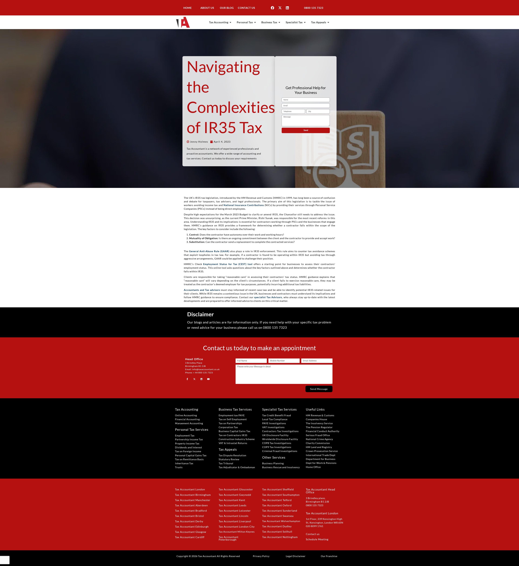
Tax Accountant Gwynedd (235, 494)
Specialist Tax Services (279, 409)
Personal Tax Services (191, 429)
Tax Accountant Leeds (232, 505)
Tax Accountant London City (237, 526)
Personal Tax (245, 22)
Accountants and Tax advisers (202, 289)
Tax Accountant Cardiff (189, 537)
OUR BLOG (227, 7)
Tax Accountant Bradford (191, 510)
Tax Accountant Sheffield (278, 489)
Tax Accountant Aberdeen (191, 505)
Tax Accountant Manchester (192, 500)
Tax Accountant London (190, 489)
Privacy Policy (261, 556)
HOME (187, 7)
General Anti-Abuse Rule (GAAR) (209, 251)
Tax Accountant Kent (232, 500)
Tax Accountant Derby (189, 521)
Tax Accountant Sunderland (279, 510)
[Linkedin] (287, 7)
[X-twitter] (280, 7)
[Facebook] (272, 7)
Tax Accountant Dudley (277, 526)
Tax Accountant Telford (277, 500)
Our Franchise (329, 556)
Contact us (313, 534)
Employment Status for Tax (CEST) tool (227, 264)
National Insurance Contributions (244, 205)
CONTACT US (246, 7)
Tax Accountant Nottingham (280, 537)
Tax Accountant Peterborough (228, 538)
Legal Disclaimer (295, 556)
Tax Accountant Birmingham (193, 494)
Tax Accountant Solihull (277, 531)
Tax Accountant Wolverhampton (281, 521)
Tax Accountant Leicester (235, 510)
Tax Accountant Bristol (189, 515)
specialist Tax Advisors (268, 297)
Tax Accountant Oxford (277, 505)
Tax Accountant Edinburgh (192, 526)
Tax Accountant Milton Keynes (237, 531)
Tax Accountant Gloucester (236, 489)
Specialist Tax (294, 22)
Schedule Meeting (317, 539)
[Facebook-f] (187, 379)
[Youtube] (208, 379)
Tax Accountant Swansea (278, 515)
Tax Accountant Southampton (281, 494)
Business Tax (269, 22)
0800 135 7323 (313, 7)
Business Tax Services (235, 409)
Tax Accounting (218, 22)
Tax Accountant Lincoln (233, 515)
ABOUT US (207, 7)
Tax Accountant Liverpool (235, 521)
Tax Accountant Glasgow (190, 531)
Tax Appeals (318, 22)
